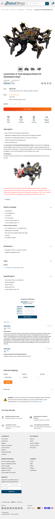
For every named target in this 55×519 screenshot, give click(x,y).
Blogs (31, 463)
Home (2, 9)
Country (6, 374)
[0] (52, 3)
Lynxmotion (7, 80)
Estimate (8, 382)
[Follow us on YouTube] (13, 508)
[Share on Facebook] (42, 83)
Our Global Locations (5, 502)
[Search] (47, 3)
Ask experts (34, 122)
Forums (32, 461)
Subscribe (11, 491)
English (19, 502)
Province (24, 374)
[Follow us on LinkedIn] (19, 508)
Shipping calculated (28, 90)
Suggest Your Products (6, 468)
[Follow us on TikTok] (16, 508)
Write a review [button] (27, 316)
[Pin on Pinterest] (45, 83)
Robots (7, 9)
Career (31, 441)
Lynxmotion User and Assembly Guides (14, 267)
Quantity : (6, 103)
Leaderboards (33, 470)
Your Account (4, 438)
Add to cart (27, 109)
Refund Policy (6, 389)
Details (8, 122)
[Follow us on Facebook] (2, 508)
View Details (21, 122)
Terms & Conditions (34, 443)
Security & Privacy (34, 445)
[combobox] (36, 3)
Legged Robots (21, 9)
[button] (7, 83)
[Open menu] (2, 3)
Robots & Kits (13, 9)
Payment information (6, 452)
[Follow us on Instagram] (8, 508)
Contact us (4, 454)
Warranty (3, 449)
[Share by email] (50, 83)
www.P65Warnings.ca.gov (36, 401)
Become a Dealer (5, 465)
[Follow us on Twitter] (5, 508)
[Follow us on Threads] (21, 508)
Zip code (42, 374)
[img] (7, 326)
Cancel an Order (5, 447)
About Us (32, 438)
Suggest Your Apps (5, 470)
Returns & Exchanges (6, 445)
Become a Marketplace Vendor (8, 463)
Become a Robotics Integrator (8, 461)
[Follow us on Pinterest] (11, 508)
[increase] (19, 103)
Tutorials (32, 468)
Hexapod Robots (29, 9)
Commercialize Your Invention (8, 472)
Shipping (3, 443)
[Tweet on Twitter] (48, 83)
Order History (4, 441)
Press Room (33, 447)
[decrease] (10, 103)
